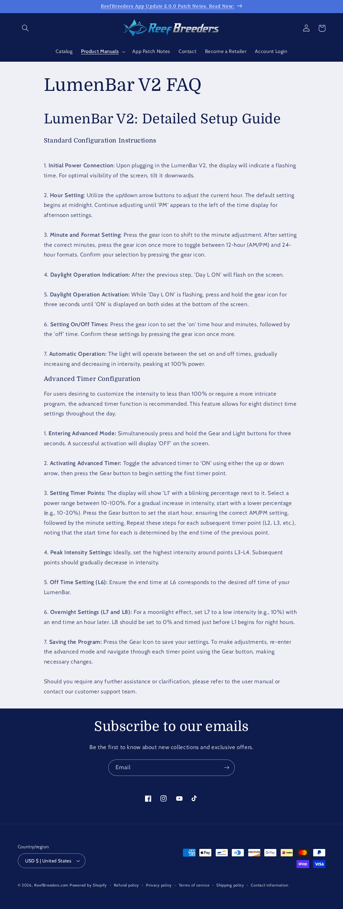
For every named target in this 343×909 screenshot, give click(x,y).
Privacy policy (159, 885)
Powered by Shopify (88, 885)
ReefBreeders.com (51, 885)
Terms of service (194, 885)
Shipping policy (230, 885)
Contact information (269, 885)
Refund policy (126, 885)
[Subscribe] (226, 767)
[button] (25, 28)
